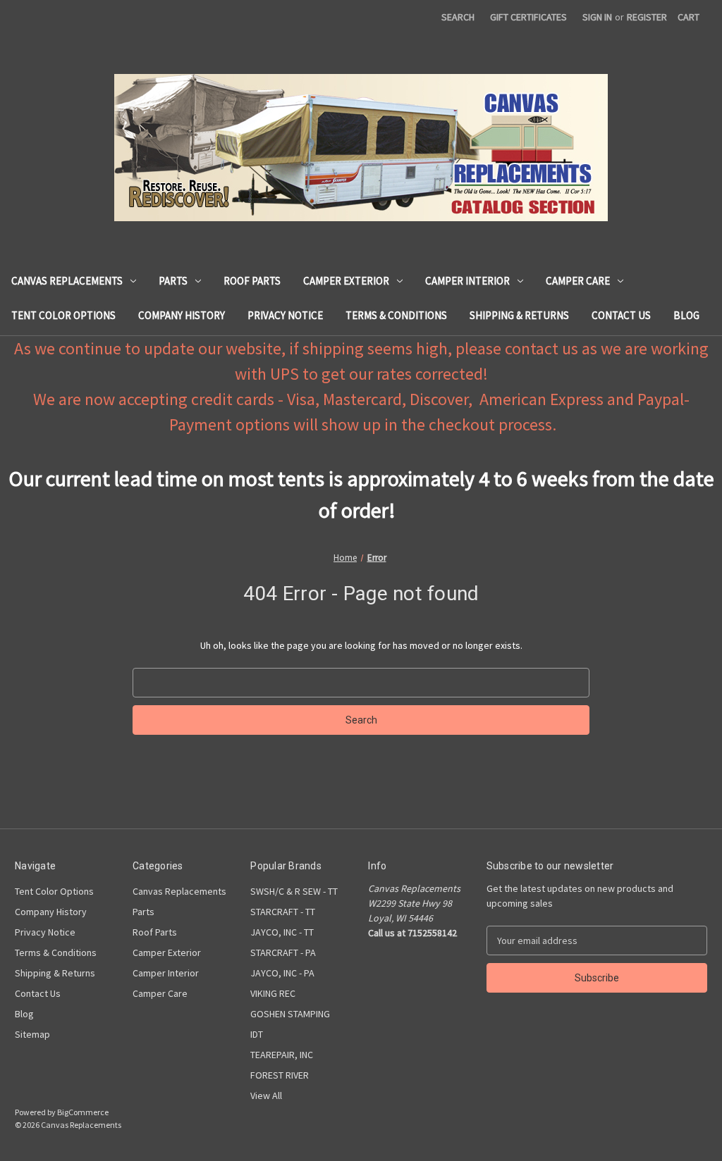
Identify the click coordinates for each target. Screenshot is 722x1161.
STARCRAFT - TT (282, 911)
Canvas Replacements (67, 280)
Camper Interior (467, 280)
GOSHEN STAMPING (290, 1013)
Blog (686, 315)
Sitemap (32, 1034)
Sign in (597, 17)
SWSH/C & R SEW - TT (294, 891)
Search (458, 17)
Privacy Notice (285, 315)
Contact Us (621, 315)
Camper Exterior (346, 280)
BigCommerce (83, 1112)
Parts (173, 280)
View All (266, 1095)
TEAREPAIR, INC (281, 1054)
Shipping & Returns (519, 315)
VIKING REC (272, 993)
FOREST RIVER (279, 1075)
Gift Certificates (528, 17)
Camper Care (578, 280)
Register (647, 17)
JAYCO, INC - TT (282, 932)
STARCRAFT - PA (283, 952)
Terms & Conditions (396, 315)
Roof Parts (252, 280)
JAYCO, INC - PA (282, 973)
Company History (181, 315)
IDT (256, 1034)
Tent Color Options (63, 315)
